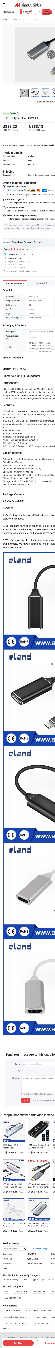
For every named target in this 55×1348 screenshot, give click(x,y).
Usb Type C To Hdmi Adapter (16, 1323)
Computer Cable (20, 1291)
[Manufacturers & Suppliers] (27, 4)
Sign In (7, 271)
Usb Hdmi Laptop (41, 1323)
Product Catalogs (40, 1248)
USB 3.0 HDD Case (34, 1263)
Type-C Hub (7, 1259)
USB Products (32, 19)
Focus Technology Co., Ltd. (34, 1337)
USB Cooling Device (13, 1298)
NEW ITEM (31, 1254)
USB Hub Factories (12, 1310)
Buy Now (18, 1343)
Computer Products (17, 19)
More (5, 1328)
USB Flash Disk (39, 1291)
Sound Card (7, 1254)
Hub (6, 1291)
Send (25, 1100)
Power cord (7, 1263)
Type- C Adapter (33, 1259)
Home (5, 19)
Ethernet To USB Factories (15, 1317)
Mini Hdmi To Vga (39, 1317)
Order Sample (48, 145)
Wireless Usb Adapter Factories (39, 1310)
